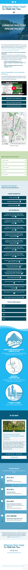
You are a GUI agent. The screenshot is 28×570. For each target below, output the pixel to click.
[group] (14, 436)
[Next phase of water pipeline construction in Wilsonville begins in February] (14, 436)
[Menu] (14, 12)
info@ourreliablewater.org (15, 537)
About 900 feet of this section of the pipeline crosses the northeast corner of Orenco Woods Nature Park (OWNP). (13, 49)
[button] (14, 160)
